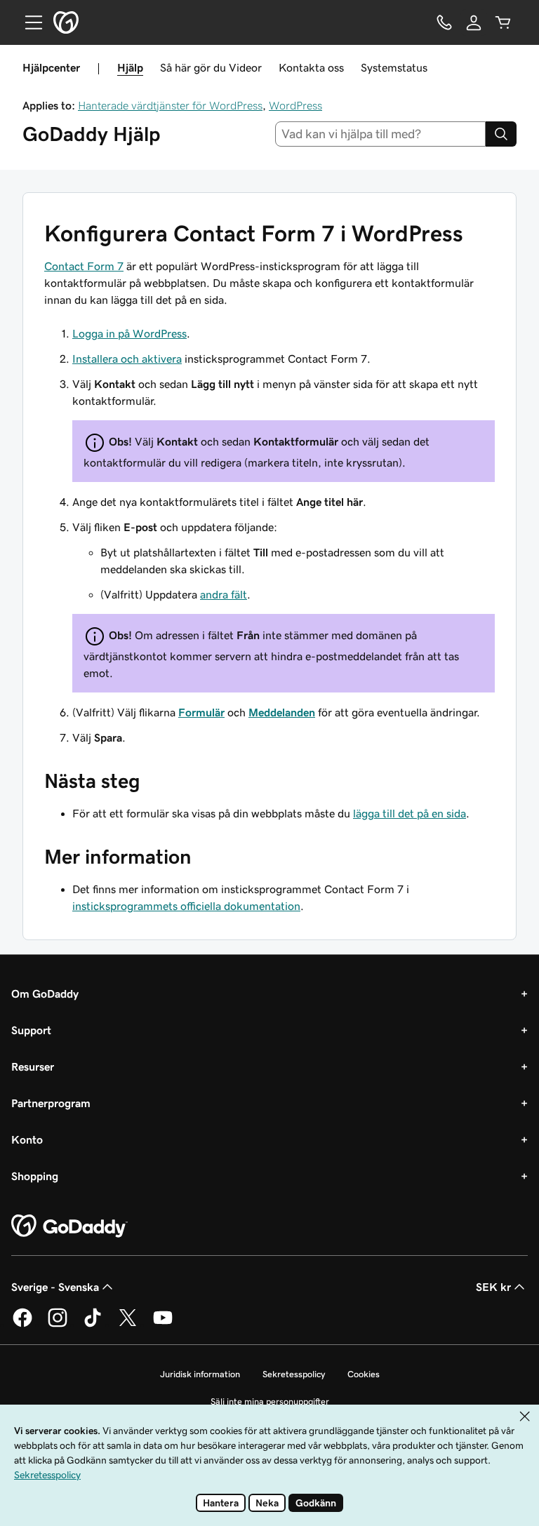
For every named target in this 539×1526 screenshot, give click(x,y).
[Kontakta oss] (444, 22)
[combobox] (380, 134)
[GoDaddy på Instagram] (57, 1324)
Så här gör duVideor (211, 67)
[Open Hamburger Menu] (28, 22)
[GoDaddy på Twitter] (128, 1324)
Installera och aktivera (127, 358)
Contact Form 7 (84, 266)
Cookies (363, 1374)
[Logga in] (473, 22)
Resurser (32, 1066)
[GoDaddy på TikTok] (92, 1324)
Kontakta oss (311, 67)
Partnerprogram (51, 1103)
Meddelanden (281, 712)
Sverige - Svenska (55, 1286)
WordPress (295, 105)
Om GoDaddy (45, 993)
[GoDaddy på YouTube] (163, 1324)
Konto (27, 1139)
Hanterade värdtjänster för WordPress (170, 105)
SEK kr (493, 1286)
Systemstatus (394, 67)
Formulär (201, 712)
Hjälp (130, 67)
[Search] (501, 134)
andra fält (223, 594)
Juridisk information (200, 1374)
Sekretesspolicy (293, 1374)
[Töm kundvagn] (503, 22)
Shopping (34, 1176)
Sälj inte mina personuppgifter (270, 1401)
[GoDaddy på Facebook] (22, 1324)
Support (31, 1030)
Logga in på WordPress (129, 333)
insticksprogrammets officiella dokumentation (186, 905)
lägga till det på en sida (409, 813)
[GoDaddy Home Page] (69, 1226)
